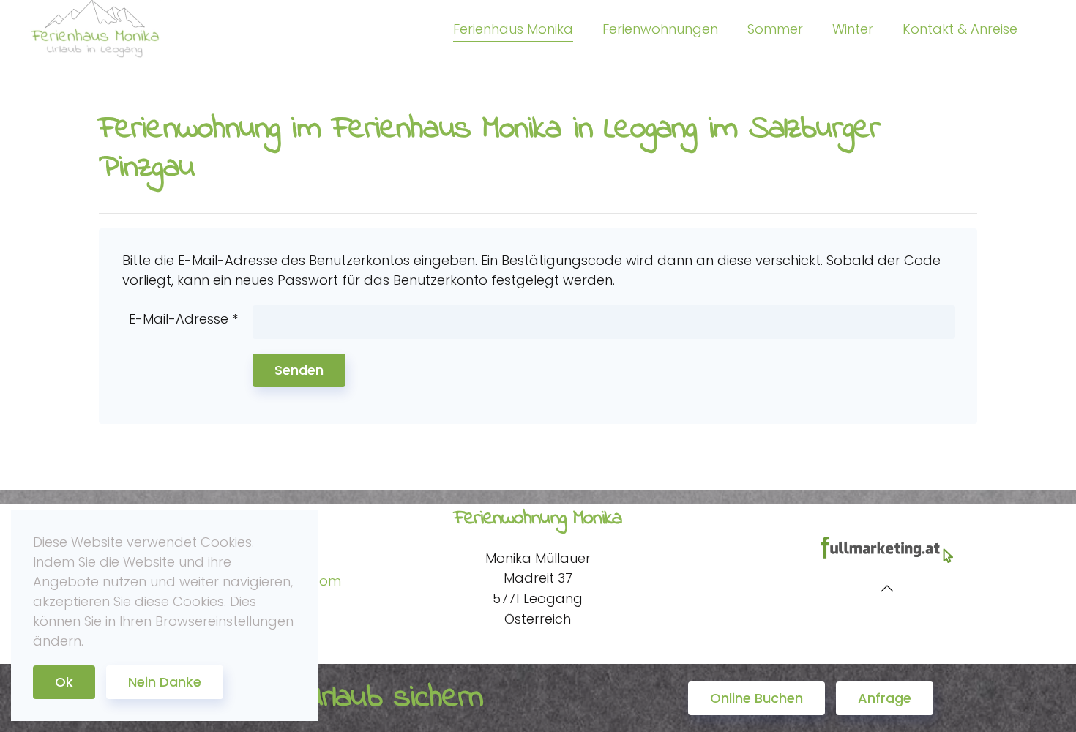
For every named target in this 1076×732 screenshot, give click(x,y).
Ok (64, 682)
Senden (299, 370)
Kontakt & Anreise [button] (960, 29)
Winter (852, 29)
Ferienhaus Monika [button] (513, 29)
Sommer (775, 29)
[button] (887, 588)
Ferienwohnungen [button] (660, 29)
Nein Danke (164, 682)
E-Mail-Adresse (183, 319)
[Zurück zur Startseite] (95, 29)
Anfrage (884, 698)
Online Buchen (756, 698)
